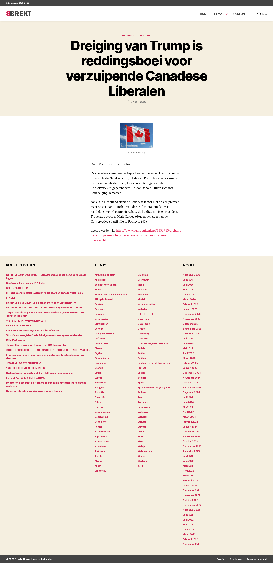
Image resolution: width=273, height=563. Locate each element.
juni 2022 (188, 519)
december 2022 (192, 490)
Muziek (141, 299)
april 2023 (188, 470)
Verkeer (142, 421)
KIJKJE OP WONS (15, 340)
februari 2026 (190, 304)
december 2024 (192, 372)
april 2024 (188, 412)
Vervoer (142, 426)
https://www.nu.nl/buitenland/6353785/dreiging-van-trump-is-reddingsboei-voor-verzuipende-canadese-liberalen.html (136, 235)
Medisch (142, 289)
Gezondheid (101, 416)
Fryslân (99, 407)
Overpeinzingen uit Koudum (153, 343)
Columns (100, 314)
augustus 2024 (191, 392)
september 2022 (192, 505)
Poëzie (141, 348)
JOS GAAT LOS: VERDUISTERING (23, 363)
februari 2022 (190, 539)
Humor (98, 426)
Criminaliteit (101, 323)
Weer (140, 441)
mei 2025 (188, 348)
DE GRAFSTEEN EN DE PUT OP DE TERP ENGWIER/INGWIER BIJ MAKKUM (45, 307)
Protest (142, 368)
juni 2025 (188, 343)
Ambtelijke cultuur (105, 275)
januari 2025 (190, 368)
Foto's (98, 402)
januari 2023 (190, 485)
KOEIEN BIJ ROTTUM (17, 288)
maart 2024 (189, 416)
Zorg (140, 465)
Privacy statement (257, 559)
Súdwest (142, 392)
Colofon (238, 13)
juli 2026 (188, 279)
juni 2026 (188, 284)
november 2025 (191, 319)
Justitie (99, 456)
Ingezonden (101, 436)
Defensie (100, 338)
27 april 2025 (138, 101)
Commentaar (102, 319)
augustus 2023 (191, 451)
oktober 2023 (190, 441)
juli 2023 (188, 456)
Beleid (98, 289)
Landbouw (100, 470)
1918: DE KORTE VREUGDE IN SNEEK (25, 368)
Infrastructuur (102, 431)
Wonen (141, 456)
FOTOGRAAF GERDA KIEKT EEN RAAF (26, 377)
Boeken (99, 304)
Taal (140, 397)
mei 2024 (188, 407)
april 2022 (188, 529)
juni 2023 (188, 461)
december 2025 (192, 314)
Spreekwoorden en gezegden (154, 387)
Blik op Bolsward (104, 299)
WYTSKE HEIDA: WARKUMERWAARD (26, 320)
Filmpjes (99, 387)
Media (141, 284)
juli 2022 (188, 514)
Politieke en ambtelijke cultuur (154, 363)
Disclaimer (236, 559)
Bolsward (100, 309)
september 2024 (192, 387)
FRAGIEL (10, 297)
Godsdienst (101, 421)
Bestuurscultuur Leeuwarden (111, 294)
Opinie (141, 328)
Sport (141, 382)
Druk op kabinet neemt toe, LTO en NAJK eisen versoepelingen (39, 373)
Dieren (98, 348)
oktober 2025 (190, 323)
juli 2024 (188, 397)
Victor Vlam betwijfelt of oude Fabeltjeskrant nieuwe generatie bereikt (44, 335)
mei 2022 (188, 524)
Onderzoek (144, 323)
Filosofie (99, 392)
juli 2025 (188, 338)
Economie (100, 363)
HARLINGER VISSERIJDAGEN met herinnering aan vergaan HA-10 (41, 302)
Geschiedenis (102, 412)
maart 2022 (189, 534)
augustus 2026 (191, 275)
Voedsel (142, 431)
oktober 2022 (190, 500)
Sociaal (142, 377)
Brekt (18, 559)
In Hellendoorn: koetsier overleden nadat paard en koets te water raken (44, 293)
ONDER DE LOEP (146, 314)
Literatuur (143, 279)
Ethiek (98, 372)
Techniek (143, 402)
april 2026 (188, 294)
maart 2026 (189, 299)
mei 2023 (188, 465)
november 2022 (191, 495)
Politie (141, 353)
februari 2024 (190, 421)
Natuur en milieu (146, 304)
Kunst (98, 465)
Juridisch (100, 451)
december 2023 (192, 431)
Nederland (143, 309)
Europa (98, 377)
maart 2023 (189, 475)
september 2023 (192, 446)
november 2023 (191, 436)
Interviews (100, 446)
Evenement (101, 382)
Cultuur (99, 328)
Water (141, 436)
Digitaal (99, 353)
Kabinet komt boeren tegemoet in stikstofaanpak (33, 330)
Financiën (100, 397)
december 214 (191, 544)
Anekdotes (101, 279)
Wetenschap (145, 451)
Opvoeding (143, 333)
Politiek (145, 35)
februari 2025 (190, 363)
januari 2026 (190, 309)
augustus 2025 (191, 333)
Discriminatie (102, 358)
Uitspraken (144, 407)
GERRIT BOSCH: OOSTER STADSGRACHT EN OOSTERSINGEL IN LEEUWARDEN (48, 350)
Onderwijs (143, 319)
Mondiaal (129, 35)
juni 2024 (188, 402)
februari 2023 (190, 480)
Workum (142, 461)
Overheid (143, 338)
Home (204, 13)
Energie (99, 368)
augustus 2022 (191, 510)
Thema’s (218, 13)
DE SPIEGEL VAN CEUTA (19, 325)
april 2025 (188, 353)
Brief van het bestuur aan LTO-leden (25, 283)
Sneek (141, 372)
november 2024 (191, 377)
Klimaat (99, 461)
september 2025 (192, 328)
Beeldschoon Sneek (105, 284)
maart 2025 (189, 358)
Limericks (143, 275)
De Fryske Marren (104, 333)
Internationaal (102, 441)
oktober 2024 (190, 382)
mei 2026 (188, 289)
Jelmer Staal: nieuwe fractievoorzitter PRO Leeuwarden (36, 345)
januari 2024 (190, 426)
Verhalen (142, 416)
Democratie (101, 343)
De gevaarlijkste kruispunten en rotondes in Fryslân (34, 391)
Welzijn (142, 446)
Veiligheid (143, 412)
